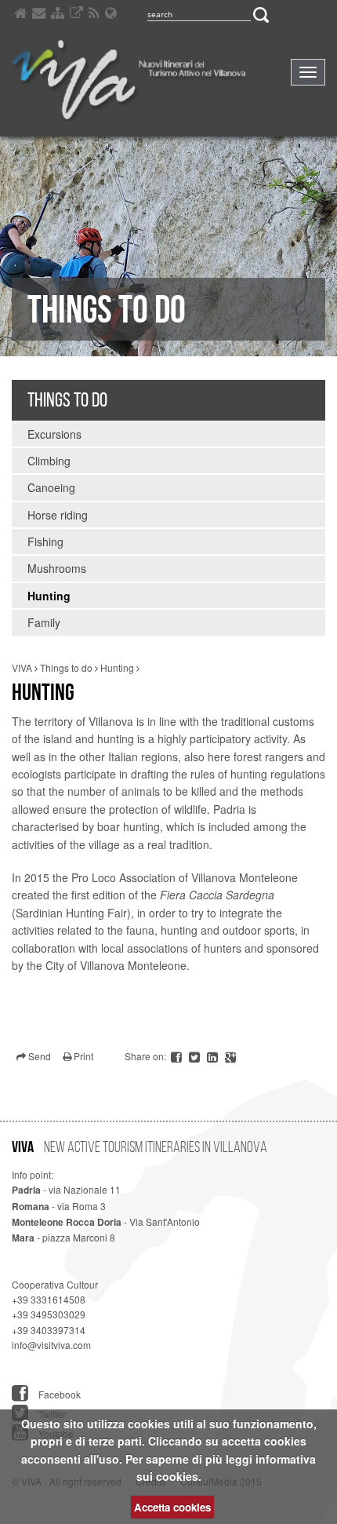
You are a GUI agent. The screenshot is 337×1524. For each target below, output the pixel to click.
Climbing (49, 461)
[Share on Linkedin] (213, 1056)
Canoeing (51, 487)
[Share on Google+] (230, 1056)
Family (43, 622)
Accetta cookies (172, 1507)
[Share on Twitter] (195, 1056)
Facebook (58, 1394)
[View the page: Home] (20, 15)
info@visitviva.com (51, 1344)
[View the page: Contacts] (38, 15)
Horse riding (57, 515)
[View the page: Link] (76, 15)
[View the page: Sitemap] (57, 15)
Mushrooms (56, 568)
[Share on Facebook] (177, 1056)
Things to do (67, 399)
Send (38, 1056)
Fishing (45, 541)
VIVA (22, 667)
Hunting (49, 595)
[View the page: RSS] (94, 15)
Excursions (54, 434)
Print (82, 1056)
